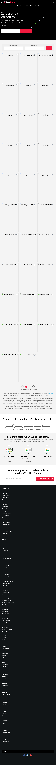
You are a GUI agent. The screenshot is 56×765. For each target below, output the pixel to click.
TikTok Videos (5, 604)
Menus (3, 639)
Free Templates (5, 515)
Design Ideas (5, 506)
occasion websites (29, 429)
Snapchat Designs (6, 598)
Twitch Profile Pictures (7, 613)
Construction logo (6, 694)
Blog (3, 541)
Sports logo (4, 743)
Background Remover (6, 524)
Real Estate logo (5, 734)
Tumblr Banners (5, 609)
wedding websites (18, 424)
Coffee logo (4, 689)
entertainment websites (28, 424)
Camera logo (5, 687)
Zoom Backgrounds (6, 631)
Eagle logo (4, 704)
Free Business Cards (6, 513)
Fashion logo (5, 709)
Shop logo (4, 739)
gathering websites (39, 429)
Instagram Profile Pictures (7, 581)
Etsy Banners (5, 664)
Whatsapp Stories (6, 620)
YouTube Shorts (5, 625)
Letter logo (4, 720)
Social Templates (5, 497)
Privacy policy (5, 550)
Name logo (4, 730)
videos (19, 405)
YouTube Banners (6, 622)
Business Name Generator (7, 520)
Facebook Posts (5, 560)
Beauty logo (4, 680)
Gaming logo (5, 715)
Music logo (4, 728)
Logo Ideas (4, 504)
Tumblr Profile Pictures (7, 607)
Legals (3, 548)
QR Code (4, 666)
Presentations (5, 668)
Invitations (4, 650)
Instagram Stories (6, 578)
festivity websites (46, 427)
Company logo (5, 692)
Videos (3, 657)
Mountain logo (5, 725)
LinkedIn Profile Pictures (7, 587)
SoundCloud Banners (6, 600)
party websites (47, 424)
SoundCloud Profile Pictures (8, 602)
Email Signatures (5, 635)
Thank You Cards (5, 653)
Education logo (5, 706)
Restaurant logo (5, 737)
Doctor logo (4, 702)
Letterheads (5, 662)
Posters (4, 646)
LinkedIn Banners (6, 583)
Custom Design (5, 517)
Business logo (5, 685)
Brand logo (4, 683)
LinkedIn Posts (5, 585)
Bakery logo (4, 678)
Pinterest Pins (5, 590)
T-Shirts (4, 655)
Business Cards (28, 5)
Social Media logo (5, 741)
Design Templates (6, 495)
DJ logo (3, 700)
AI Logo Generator (6, 522)
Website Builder (5, 526)
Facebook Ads (5, 569)
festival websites (9, 427)
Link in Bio (4, 529)
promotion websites (28, 427)
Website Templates (6, 502)
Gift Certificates (5, 648)
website (51, 393)
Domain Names (5, 533)
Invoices (4, 637)
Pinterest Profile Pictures (7, 594)
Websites (36, 5)
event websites (9, 424)
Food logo (4, 713)
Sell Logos (4, 552)
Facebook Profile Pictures (7, 572)
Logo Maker (19, 5)
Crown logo (4, 696)
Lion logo (4, 723)
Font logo (4, 711)
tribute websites (18, 427)
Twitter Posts (5, 618)
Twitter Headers (5, 616)
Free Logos (4, 511)
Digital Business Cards (7, 531)
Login (3, 555)
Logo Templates (5, 493)
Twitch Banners (5, 611)
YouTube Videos (5, 627)
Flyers (3, 641)
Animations (4, 659)
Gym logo (4, 718)
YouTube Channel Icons (7, 629)
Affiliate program (5, 543)
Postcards (4, 644)
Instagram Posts (5, 574)
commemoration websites (18, 429)
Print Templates (5, 499)
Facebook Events (5, 567)
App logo (4, 676)
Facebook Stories (6, 563)
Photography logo (6, 732)
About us (4, 539)
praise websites (39, 424)
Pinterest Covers (6, 592)
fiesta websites (37, 427)
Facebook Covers (6, 565)
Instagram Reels (5, 576)
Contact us (4, 546)
